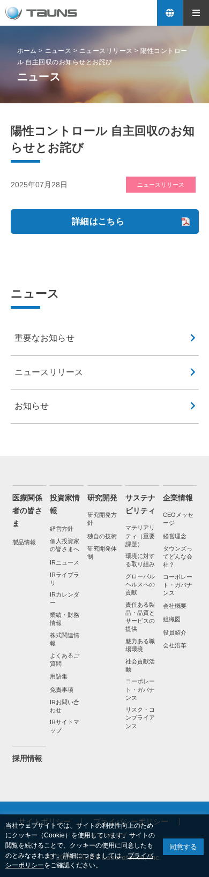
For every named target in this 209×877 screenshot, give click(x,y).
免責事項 (61, 688)
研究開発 (102, 496)
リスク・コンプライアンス (140, 716)
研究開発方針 (102, 517)
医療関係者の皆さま (27, 509)
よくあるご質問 (64, 658)
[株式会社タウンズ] (41, 13)
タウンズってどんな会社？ (177, 555)
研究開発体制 (102, 551)
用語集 (59, 675)
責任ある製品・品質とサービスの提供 (140, 615)
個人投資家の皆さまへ (64, 543)
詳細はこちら (98, 219)
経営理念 (174, 534)
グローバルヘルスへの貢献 (140, 582)
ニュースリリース (48, 370)
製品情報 (24, 540)
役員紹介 (174, 631)
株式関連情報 (64, 637)
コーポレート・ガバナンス (140, 688)
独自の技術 (102, 534)
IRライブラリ (64, 577)
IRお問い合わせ (64, 704)
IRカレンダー (64, 597)
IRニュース (64, 561)
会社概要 (174, 604)
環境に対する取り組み (140, 558)
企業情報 (178, 496)
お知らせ (31, 404)
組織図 (172, 617)
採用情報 (27, 757)
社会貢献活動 (140, 664)
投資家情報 (65, 502)
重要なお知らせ (44, 336)
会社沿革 (174, 643)
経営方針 (61, 527)
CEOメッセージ (178, 517)
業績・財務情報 (64, 617)
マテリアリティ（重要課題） (140, 534)
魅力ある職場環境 (140, 643)
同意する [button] (183, 847)
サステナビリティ (140, 502)
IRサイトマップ (64, 724)
